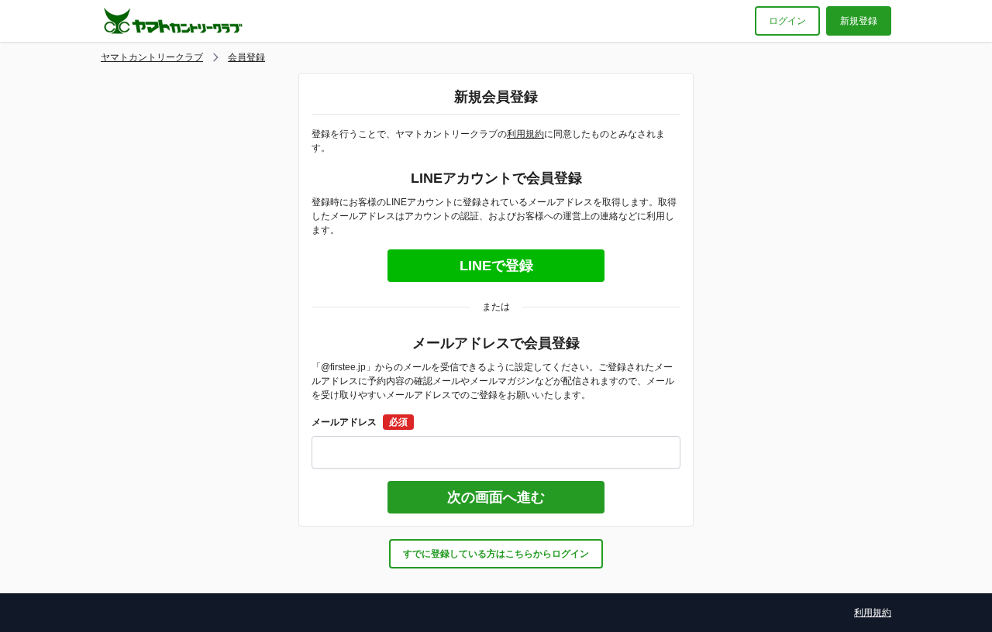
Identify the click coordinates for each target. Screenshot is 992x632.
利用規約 (525, 134)
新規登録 (858, 20)
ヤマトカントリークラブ (152, 57)
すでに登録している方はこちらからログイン (496, 553)
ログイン (787, 20)
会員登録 (246, 57)
